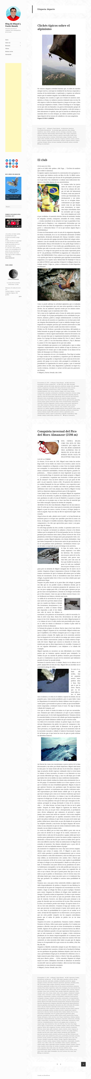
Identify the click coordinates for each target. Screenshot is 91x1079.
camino (58, 989)
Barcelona (64, 388)
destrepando (51, 1005)
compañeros (64, 995)
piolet (43, 1036)
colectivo (56, 391)
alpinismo (64, 130)
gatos (73, 1013)
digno (68, 133)
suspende (63, 413)
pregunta (49, 410)
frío (55, 1013)
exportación (40, 1012)
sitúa (38, 1046)
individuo (39, 403)
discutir (43, 1007)
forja (75, 135)
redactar (44, 412)
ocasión (77, 139)
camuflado (45, 389)
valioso (71, 142)
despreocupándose (42, 1005)
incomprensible (67, 401)
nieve (69, 1029)
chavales (39, 993)
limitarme (46, 405)
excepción (73, 398)
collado (39, 995)
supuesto (43, 1048)
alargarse (40, 983)
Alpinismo (65, 128)
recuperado (50, 1039)
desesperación (47, 1003)
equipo (57, 1008)
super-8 (52, 413)
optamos (58, 1031)
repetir (48, 412)
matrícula (68, 405)
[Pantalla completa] (20, 226)
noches (43, 1031)
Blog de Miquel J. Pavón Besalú (13, 24)
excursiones (40, 400)
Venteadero (54, 1051)
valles (48, 1051)
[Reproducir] (7, 226)
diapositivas (58, 396)
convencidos (58, 998)
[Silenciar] (17, 226)
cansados (39, 991)
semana (57, 1044)
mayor (39, 139)
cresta (55, 1000)
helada (39, 1017)
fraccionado (40, 1013)
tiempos (45, 142)
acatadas (56, 981)
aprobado (76, 386)
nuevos (73, 139)
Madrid (59, 1025)
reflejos (56, 1039)
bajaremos (52, 988)
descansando (75, 1001)
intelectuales (59, 137)
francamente (54, 400)
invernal (39, 1022)
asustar (64, 986)
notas (69, 406)
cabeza (51, 989)
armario (39, 388)
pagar (70, 1031)
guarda (69, 1015)
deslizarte (59, 1003)
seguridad (52, 1044)
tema (70, 1048)
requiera (43, 140)
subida (67, 1046)
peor (69, 1032)
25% (65, 384)
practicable (72, 1036)
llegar (74, 1024)
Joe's (20, 296)
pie (77, 1034)
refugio (60, 1039)
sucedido (76, 1046)
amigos (69, 386)
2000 (67, 382)
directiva (68, 396)
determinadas (51, 133)
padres (47, 408)
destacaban (51, 396)
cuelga (78, 393)
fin (74, 1012)
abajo (61, 979)
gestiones (40, 1015)
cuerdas (39, 394)
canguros (77, 989)
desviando (58, 1005)
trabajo (44, 415)
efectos (66, 1007)
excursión (61, 1010)
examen (51, 1010)
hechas (76, 1015)
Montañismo (47, 130)
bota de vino (76, 988)
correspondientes (73, 998)
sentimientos (56, 140)
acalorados (50, 981)
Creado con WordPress (43, 1075)
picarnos (60, 1034)
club (49, 391)
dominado (54, 1007)
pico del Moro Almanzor (69, 1034)
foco (76, 1012)
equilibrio (52, 1008)
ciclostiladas (64, 389)
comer (68, 391)
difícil (64, 133)
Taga (75, 413)
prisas (44, 1037)
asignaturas (45, 388)
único (38, 1051)
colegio (61, 391)
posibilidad (65, 1036)
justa (67, 1022)
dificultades (76, 1005)
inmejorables (44, 1020)
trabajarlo (62, 1049)
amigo (48, 984)
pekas (78, 408)
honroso (54, 1017)
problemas (62, 410)
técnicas (61, 1048)
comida (72, 391)
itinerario (56, 1022)
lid (58, 1024)
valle (45, 1051)
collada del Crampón (73, 993)
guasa (47, 401)
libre (55, 1024)
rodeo (46, 1043)
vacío (42, 1051)
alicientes (50, 983)
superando (58, 413)
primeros (39, 1037)
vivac (71, 1051)
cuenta (64, 1000)
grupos (44, 137)
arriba (59, 986)
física (45, 400)
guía (72, 1015)
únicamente (65, 142)
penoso (45, 410)
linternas (62, 1024)
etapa (68, 398)
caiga (54, 989)
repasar (54, 1041)
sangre (43, 1044)
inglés (39, 1020)
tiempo (49, 1049)
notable (65, 406)
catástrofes (72, 991)
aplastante (46, 986)
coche (61, 993)
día (62, 1005)
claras (50, 993)
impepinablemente (49, 1019)
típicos (49, 142)
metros (74, 405)
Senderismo (52, 384)
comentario (49, 995)
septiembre (67, 412)
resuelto (77, 1041)
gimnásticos (46, 1015)
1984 (59, 384)
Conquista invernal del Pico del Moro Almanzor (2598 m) (57, 433)
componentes (41, 393)
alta (69, 130)
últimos (71, 1049)
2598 (58, 979)
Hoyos (61, 1017)
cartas (59, 389)
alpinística (57, 386)
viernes (65, 1051)
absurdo (45, 981)
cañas (67, 989)
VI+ (61, 415)
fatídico (69, 1012)
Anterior (3, 188)
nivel (52, 406)
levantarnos (50, 1024)
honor (60, 401)
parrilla (44, 1032)
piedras (39, 1036)
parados (39, 1032)
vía (58, 1051)
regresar (65, 1039)
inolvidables (52, 1020)
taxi (57, 1048)
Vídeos (7, 48)
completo (75, 995)
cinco (47, 993)
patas (55, 1032)
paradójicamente (59, 408)
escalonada (50, 398)
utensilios (56, 415)
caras (44, 991)
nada (47, 1029)
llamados (69, 137)
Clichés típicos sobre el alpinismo (53, 27)
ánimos (72, 984)
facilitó (51, 1012)
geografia (77, 400)
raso (73, 1037)
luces (55, 1025)
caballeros (40, 132)
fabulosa (46, 1012)
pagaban (52, 408)
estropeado (46, 1010)
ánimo (68, 984)
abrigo (75, 979)
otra (68, 1031)
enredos (50, 135)
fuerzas (39, 137)
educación (40, 398)
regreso (39, 1041)
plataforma (52, 1036)
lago (43, 1024)
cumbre (77, 1000)
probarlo (49, 1037)
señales (68, 1044)
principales (56, 410)
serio (72, 412)
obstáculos (53, 1031)
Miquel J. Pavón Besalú (54, 128)
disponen (48, 1007)
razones (39, 1039)
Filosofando (40, 130)
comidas (58, 995)
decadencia (49, 394)
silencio (78, 1044)
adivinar (46, 386)
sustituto (39, 142)
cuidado (73, 1000)
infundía (77, 1019)
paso (48, 1032)
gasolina (62, 1013)
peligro (59, 1032)
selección (56, 412)
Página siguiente (83, 1064)
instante (58, 1020)
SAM (52, 412)
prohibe (60, 1037)
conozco (58, 132)
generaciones (70, 400)
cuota (43, 394)
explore (74, 1010)
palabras (75, 1031)
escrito (59, 398)
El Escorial (71, 1007)
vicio (61, 1051)
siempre (63, 140)
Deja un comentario (44, 144)
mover (44, 1029)
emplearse (73, 133)
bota (71, 988)
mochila (63, 1027)
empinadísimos (41, 1008)
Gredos (77, 977)
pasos (74, 408)
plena (56, 1036)
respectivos (64, 1041)
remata (49, 1041)
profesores (69, 410)
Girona (39, 401)
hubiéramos (66, 1017)
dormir (59, 1007)
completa (70, 995)
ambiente (63, 386)
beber (57, 988)
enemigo (45, 135)
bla (69, 988)
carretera (52, 991)
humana (53, 137)
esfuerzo (55, 135)
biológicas (65, 988)
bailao (47, 988)
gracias (52, 1015)
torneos (54, 142)
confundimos (60, 996)
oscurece (63, 1031)
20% (62, 384)
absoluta (39, 981)
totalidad (59, 142)
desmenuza (66, 1003)
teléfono (66, 1048)
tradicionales (49, 415)
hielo (49, 1017)
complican (40, 996)
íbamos (77, 1017)
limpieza (51, 405)
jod (60, 1022)
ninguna (62, 139)
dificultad (69, 1005)
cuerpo (74, 132)
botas (68, 388)
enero (44, 398)
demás (39, 1001)
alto (38, 984)
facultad (56, 1012)
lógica (43, 1025)
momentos (74, 1027)
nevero (60, 1029)
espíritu (60, 135)
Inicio (6, 40)
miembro (39, 406)
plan (47, 1036)
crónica (60, 1000)
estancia (39, 1010)
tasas (54, 1048)
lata (46, 1024)
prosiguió (65, 1037)
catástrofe (65, 991)
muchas (52, 139)
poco (60, 1036)
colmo (43, 995)
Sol (53, 1046)
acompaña (62, 981)
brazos (46, 989)
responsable (71, 1041)
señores (61, 412)
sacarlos (67, 1043)
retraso (39, 1043)
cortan (39, 1000)
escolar (55, 398)
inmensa (45, 403)
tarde (50, 1048)
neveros (65, 1029)
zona (75, 1051)
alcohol (45, 983)
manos (68, 1025)
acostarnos (68, 981)
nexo (49, 406)
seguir (47, 1044)
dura (62, 1007)
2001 (67, 977)
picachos (55, 1034)
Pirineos (46, 384)
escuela (68, 1008)
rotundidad (58, 1043)
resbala (58, 1041)
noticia (47, 1031)
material (63, 405)
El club (42, 160)
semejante (63, 1044)
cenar (77, 991)
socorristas (49, 1046)
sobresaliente (41, 413)
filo (72, 1012)
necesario (55, 1029)
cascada (60, 991)
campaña (39, 389)
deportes (44, 133)
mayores (39, 1027)
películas (39, 410)
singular (68, 140)
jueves (62, 403)
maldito (64, 1025)
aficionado (51, 386)
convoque (63, 132)
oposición (40, 408)
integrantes (51, 403)
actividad (55, 130)
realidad (44, 1039)
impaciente (40, 1019)
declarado (54, 394)
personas (45, 1034)
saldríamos (73, 1043)
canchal (72, 989)
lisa (66, 1024)
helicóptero (45, 1017)
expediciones (68, 1010)
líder (42, 405)
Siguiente (24, 188)
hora (58, 1017)
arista (55, 986)
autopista (76, 986)
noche (39, 1031)
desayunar (68, 1001)
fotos (49, 400)
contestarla (61, 393)
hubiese (73, 1017)
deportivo (40, 396)
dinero (39, 1007)
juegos (65, 137)
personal (39, 1034)
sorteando (62, 1046)
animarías (57, 984)
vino (68, 1051)
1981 (55, 979)
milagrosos (52, 1027)
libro (38, 405)
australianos (69, 986)
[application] (13, 223)
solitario (72, 140)
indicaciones (75, 401)
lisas (68, 1024)
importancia (58, 1019)
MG (48, 1027)
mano (58, 405)
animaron (63, 984)
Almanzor (55, 983)
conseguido (40, 998)
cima (44, 993)
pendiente (64, 1032)
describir (45, 396)
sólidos (57, 1046)
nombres (57, 406)
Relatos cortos (9, 51)
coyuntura (44, 1000)
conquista (67, 996)
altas (77, 983)
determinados (59, 133)
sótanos (47, 413)
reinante (44, 1041)
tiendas (39, 415)
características (53, 389)
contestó (51, 998)
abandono (66, 979)
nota (61, 406)
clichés (48, 132)
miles (42, 139)
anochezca (40, 986)
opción (73, 406)
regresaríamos (72, 1039)
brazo (42, 989)
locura (39, 1025)
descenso (39, 1003)
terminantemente (42, 1049)
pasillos (70, 408)
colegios (65, 993)
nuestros (67, 139)
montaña (47, 139)
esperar (77, 1008)
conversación (65, 998)
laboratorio (75, 403)
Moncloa (39, 1029)
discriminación (75, 396)
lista (55, 405)
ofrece (39, 140)
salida (39, 1044)
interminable (64, 1020)
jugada (63, 1022)
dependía (70, 394)
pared (66, 408)
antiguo (73, 130)
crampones (68, 393)
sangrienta (49, 140)
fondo (71, 135)
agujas (73, 981)
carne (47, 991)
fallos (60, 1012)
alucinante (43, 984)
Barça (59, 388)
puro (70, 1037)
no (77, 1029)
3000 (68, 384)
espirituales (66, 135)
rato (76, 1037)
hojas (57, 401)
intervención (72, 1020)
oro (44, 408)
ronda (50, 1043)
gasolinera (68, 1013)
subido (71, 1046)
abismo (71, 979)
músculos (57, 139)
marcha (75, 137)
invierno (57, 403)
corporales (69, 132)
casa (56, 991)
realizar (39, 412)
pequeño (73, 1032)
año (72, 386)
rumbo (63, 1043)
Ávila (43, 988)
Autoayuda (8, 54)
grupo (60, 1015)
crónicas (73, 393)
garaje (58, 1013)
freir (52, 1013)
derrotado (49, 1001)
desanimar (55, 1001)
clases (54, 993)
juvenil (69, 403)
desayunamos (61, 1001)
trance (67, 1049)
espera (72, 1008)
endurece (39, 135)
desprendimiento (74, 1003)
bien (60, 988)
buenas (73, 388)
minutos (58, 1027)
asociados (51, 388)
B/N (56, 388)
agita (60, 130)
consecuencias (74, 996)
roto (53, 1043)
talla (47, 1048)
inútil (77, 1020)
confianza (53, 996)
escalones (62, 1008)
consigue (46, 998)
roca (43, 1043)
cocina (52, 391)
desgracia (53, 1003)
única (75, 1049)
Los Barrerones (49, 1025)
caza (45, 132)
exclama (56, 1010)
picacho (50, 1034)
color (65, 391)
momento (68, 1027)
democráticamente (63, 394)
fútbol (60, 400)
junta (65, 403)
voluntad (75, 142)
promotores (75, 410)
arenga (52, 986)
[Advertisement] (13, 107)
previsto (77, 1036)
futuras (64, 400)
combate (53, 132)
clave (58, 993)
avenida (39, 988)
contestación (54, 393)
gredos (56, 1015)
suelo (38, 1048)
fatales (64, 1012)
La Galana (71, 1022)
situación (43, 1046)
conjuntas (47, 393)
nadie (50, 1029)
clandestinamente (42, 391)
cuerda (68, 1000)
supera (77, 140)
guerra (48, 137)
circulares (70, 389)
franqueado (47, 1013)
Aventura (71, 128)
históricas (52, 401)
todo (57, 1049)
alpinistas (67, 983)
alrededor (73, 983)
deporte (39, 133)
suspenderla (70, 413)
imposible (64, 1019)
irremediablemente (48, 1022)
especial (64, 398)
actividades (40, 386)
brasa (39, 989)
